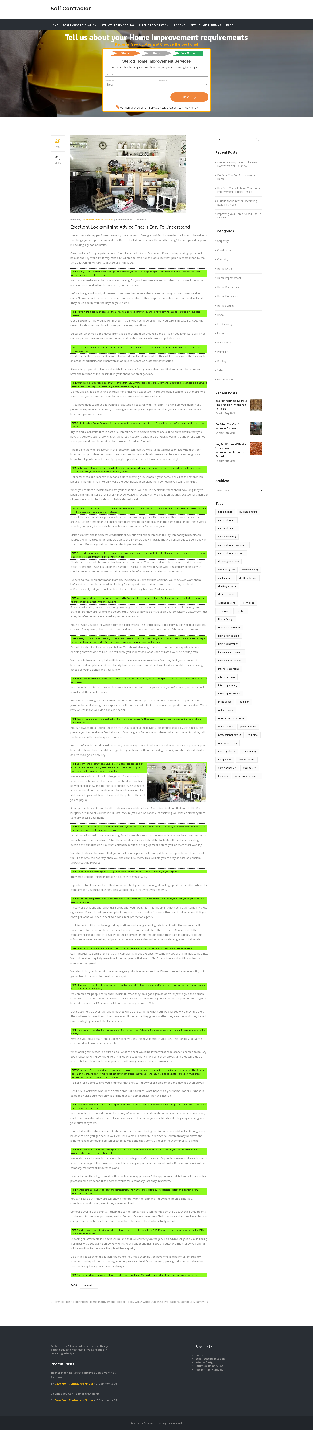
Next (189, 97)
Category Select (111, 80)
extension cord (226, 602)
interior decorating (228, 668)
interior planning (227, 685)
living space (224, 701)
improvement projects (230, 660)
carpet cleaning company (232, 545)
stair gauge (249, 767)
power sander (248, 726)
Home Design (225, 268)
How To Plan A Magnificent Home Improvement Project (89, 1301)
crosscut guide (226, 569)
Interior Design (204, 1362)
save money (249, 751)
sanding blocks (226, 751)
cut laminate (225, 578)
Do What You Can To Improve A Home (236, 177)
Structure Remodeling (117, 25)
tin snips (223, 776)
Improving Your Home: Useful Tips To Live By (239, 215)
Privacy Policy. (189, 107)
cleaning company (228, 561)
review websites (227, 743)
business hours (248, 511)
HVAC (220, 314)
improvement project (230, 652)
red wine (253, 734)
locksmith (141, 219)
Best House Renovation (79, 25)
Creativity (222, 259)
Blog (229, 25)
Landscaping (224, 324)
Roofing (179, 25)
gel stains (223, 610)
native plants (225, 710)
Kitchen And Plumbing (205, 25)
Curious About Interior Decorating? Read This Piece (237, 202)
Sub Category (163, 80)
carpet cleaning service (231, 553)
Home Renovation (228, 296)
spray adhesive (227, 767)
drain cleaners (226, 594)
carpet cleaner (226, 520)
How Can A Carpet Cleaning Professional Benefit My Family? (166, 1301)
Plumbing (222, 351)
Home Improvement (229, 278)
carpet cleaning (227, 536)
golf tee (240, 610)
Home (54, 25)
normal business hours (231, 718)
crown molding (250, 569)
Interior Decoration (154, 25)
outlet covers (225, 726)
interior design (226, 677)
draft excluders (248, 578)
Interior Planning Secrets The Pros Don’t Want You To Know (237, 164)
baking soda (225, 511)
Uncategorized (225, 379)
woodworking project (247, 776)
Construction (224, 250)
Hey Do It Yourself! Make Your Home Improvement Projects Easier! (239, 189)
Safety (221, 370)
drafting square (227, 586)
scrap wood (224, 759)
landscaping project (229, 693)
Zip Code (109, 74)
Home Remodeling (228, 287)
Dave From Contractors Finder (97, 219)
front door (248, 602)
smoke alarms (247, 759)
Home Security (225, 305)
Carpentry (223, 241)
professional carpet (229, 734)
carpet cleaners (227, 528)
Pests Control (225, 342)
